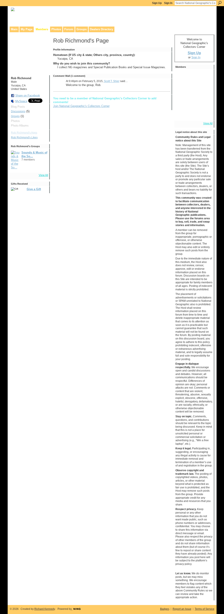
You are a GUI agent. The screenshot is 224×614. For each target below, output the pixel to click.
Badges (164, 608)
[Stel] (181, 89)
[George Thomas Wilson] (181, 76)
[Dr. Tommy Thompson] (206, 113)
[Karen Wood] (181, 113)
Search (220, 3)
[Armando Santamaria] (194, 101)
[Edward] (194, 113)
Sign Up (157, 3)
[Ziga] (194, 76)
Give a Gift (34, 189)
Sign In (168, 3)
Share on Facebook (27, 95)
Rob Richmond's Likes (24, 137)
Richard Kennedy (44, 608)
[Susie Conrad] (206, 101)
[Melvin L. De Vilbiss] (194, 89)
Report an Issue (182, 608)
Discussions (18, 111)
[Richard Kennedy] (206, 89)
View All (43, 175)
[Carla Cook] (181, 101)
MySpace (21, 101)
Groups (15, 116)
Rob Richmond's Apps (24, 132)
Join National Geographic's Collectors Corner (81, 106)
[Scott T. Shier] (206, 76)
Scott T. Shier (111, 81)
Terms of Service (204, 608)
